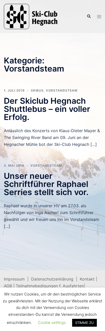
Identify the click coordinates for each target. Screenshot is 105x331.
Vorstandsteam (61, 90)
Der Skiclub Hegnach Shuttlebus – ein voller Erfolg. (47, 109)
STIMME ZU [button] (84, 323)
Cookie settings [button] (52, 322)
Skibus (37, 90)
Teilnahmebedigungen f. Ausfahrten (50, 285)
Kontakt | (88, 279)
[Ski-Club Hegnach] (30, 16)
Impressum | (17, 279)
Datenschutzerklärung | (55, 279)
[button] (89, 16)
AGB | (10, 285)
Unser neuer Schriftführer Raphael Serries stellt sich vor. (46, 184)
